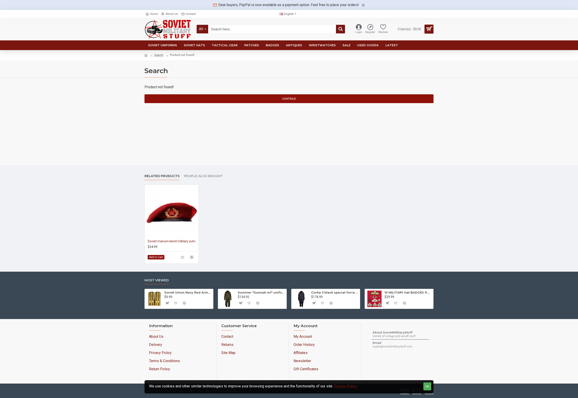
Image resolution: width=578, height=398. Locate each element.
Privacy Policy (345, 386)
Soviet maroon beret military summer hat (172, 241)
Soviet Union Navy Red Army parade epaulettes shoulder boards (188, 292)
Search (158, 55)
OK (427, 386)
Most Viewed (156, 280)
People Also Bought (203, 176)
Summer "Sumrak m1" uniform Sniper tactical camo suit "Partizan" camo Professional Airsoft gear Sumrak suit (261, 292)
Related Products (161, 176)
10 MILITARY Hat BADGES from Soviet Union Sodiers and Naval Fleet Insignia (408, 292)
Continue (289, 98)
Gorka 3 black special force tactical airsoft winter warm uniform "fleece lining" (334, 292)
